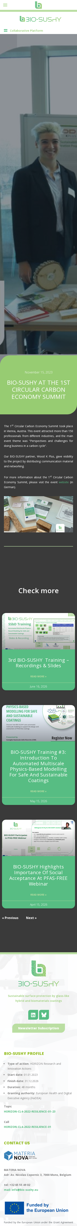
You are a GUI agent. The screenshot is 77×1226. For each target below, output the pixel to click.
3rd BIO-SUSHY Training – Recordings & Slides (38, 663)
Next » (31, 918)
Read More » (38, 676)
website (64, 482)
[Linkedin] (33, 1015)
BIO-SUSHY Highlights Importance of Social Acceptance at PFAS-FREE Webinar (38, 875)
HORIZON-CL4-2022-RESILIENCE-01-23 (29, 1111)
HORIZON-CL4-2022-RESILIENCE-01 (27, 1127)
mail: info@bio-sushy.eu (21, 1190)
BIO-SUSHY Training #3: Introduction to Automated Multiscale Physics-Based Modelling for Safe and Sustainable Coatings (38, 766)
